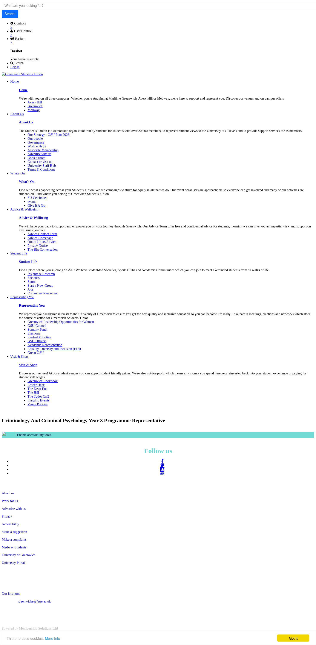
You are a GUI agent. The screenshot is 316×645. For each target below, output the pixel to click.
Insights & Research (41, 274)
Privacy (7, 516)
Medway (34, 110)
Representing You (32, 305)
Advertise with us (39, 154)
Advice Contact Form (42, 234)
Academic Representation (45, 345)
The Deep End (38, 389)
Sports (32, 281)
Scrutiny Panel (37, 329)
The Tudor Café (38, 396)
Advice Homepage (40, 238)
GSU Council (37, 325)
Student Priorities (39, 337)
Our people (35, 138)
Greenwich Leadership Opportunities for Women (61, 322)
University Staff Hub (42, 165)
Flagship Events (38, 400)
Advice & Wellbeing (33, 218)
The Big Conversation (43, 249)
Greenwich (35, 106)
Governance (36, 142)
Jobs (31, 289)
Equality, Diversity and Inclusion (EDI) (54, 349)
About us (8, 493)
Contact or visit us (40, 162)
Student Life (28, 261)
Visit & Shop (28, 365)
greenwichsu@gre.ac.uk (34, 601)
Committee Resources (42, 293)
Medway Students (14, 547)
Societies (34, 278)
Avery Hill (35, 102)
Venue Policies (38, 404)
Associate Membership (43, 150)
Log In (15, 67)
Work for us (10, 501)
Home (23, 90)
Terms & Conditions (41, 169)
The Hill (33, 392)
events (32, 201)
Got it (293, 638)
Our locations (11, 593)
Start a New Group (40, 285)
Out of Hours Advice (42, 242)
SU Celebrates (37, 198)
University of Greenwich (18, 555)
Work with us (37, 146)
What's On (27, 181)
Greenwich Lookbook (43, 381)
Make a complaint (14, 539)
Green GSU (36, 352)
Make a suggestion (14, 532)
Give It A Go (36, 205)
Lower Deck (36, 385)
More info (52, 638)
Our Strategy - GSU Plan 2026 (48, 134)
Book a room (36, 158)
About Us (26, 122)
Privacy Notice (38, 245)
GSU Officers (37, 341)
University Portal (13, 563)
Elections (34, 333)
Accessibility (10, 524)
